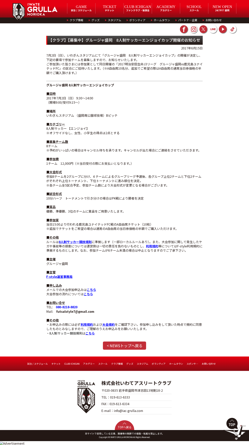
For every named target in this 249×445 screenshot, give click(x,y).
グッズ (95, 20)
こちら (91, 289)
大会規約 (108, 324)
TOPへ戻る (125, 427)
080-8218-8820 (66, 307)
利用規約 (152, 246)
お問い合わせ (213, 20)
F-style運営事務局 (59, 276)
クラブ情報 (76, 20)
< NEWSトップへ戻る (124, 345)
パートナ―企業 (187, 20)
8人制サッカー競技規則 (75, 241)
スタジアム (114, 20)
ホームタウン (162, 20)
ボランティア (137, 20)
